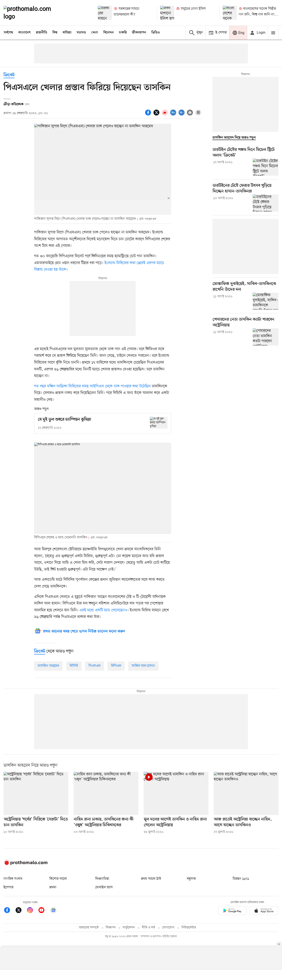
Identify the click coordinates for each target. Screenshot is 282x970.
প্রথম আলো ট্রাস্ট (151, 878)
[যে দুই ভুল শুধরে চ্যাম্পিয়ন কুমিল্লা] (158, 423)
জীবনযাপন (139, 33)
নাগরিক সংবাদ (13, 878)
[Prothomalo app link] (232, 911)
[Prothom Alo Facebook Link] (9, 911)
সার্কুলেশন (129, 928)
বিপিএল (116, 665)
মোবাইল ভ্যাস (104, 887)
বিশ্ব (54, 33)
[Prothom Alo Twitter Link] (20, 911)
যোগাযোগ (168, 928)
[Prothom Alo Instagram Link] (32, 911)
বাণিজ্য (67, 33)
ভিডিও (155, 33)
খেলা (94, 33)
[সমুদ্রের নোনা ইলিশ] (167, 13)
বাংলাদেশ (24, 33)
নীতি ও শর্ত (148, 928)
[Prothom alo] (33, 13)
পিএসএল (94, 665)
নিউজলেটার (189, 928)
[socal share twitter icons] (157, 115)
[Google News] (53, 911)
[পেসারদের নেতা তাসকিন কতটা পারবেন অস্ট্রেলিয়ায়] (265, 337)
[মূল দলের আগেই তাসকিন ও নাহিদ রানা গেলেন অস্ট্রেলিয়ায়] (176, 793)
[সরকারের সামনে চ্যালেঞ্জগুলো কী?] (105, 13)
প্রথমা (52, 887)
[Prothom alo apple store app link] (263, 911)
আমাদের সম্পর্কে (89, 928)
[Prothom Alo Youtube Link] (43, 911)
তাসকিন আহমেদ (48, 665)
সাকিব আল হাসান (143, 665)
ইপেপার (8, 887)
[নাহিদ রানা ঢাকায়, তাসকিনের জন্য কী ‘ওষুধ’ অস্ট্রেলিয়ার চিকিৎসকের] (106, 793)
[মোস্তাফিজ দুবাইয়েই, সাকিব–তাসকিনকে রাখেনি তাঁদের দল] (265, 301)
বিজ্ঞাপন (111, 928)
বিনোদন (108, 33)
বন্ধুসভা (191, 878)
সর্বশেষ (8, 33)
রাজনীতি (41, 33)
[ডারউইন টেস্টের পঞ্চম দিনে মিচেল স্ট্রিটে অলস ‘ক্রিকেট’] (265, 167)
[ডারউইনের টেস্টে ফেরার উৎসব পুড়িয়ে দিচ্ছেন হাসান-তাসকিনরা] (265, 203)
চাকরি (123, 33)
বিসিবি (74, 665)
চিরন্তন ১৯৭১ (241, 878)
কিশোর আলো (58, 878)
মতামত (81, 33)
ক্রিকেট (9, 75)
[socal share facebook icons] (149, 115)
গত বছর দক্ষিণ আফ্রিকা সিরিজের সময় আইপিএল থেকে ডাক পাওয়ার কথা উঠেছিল (92, 386)
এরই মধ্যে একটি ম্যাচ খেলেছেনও (103, 610)
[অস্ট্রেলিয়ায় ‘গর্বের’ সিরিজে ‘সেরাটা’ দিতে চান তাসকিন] (36, 793)
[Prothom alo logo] (26, 864)
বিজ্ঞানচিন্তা (102, 878)
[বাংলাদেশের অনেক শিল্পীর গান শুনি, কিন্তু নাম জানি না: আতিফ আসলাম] (230, 13)
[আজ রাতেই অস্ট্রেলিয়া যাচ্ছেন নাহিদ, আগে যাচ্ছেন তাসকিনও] (246, 793)
